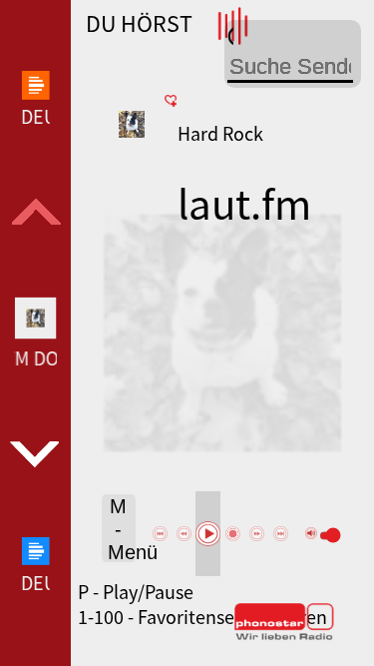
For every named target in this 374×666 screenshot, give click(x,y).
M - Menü (122, 528)
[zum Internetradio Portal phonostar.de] (284, 636)
